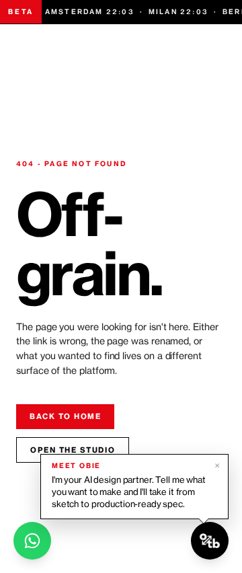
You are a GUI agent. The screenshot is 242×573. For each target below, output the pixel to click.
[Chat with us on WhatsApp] (32, 541)
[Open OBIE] (210, 541)
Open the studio (72, 450)
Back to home (65, 416)
